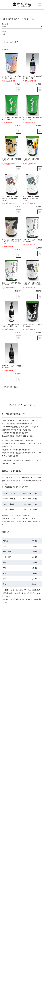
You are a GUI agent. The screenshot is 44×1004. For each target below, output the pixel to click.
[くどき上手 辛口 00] (11, 146)
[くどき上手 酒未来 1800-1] (11, 105)
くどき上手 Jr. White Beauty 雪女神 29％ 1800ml (10, 198)
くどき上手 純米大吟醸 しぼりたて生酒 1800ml (32, 284)
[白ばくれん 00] (32, 227)
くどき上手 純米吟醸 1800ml (31, 160)
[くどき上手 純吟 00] (32, 146)
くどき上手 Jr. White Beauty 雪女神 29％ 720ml (31, 198)
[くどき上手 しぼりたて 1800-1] (32, 270)
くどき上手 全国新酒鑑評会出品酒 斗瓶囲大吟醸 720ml (11, 241)
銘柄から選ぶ (13, 19)
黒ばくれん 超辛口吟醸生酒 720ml (11, 367)
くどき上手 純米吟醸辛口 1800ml (12, 160)
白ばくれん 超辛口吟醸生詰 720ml (11, 284)
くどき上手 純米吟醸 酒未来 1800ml (11, 118)
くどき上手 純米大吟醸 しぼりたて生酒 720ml (11, 325)
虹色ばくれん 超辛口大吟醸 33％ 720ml (32, 77)
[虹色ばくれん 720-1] (32, 63)
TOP (3, 19)
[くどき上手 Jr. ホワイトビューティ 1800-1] (11, 184)
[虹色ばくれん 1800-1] (11, 63)
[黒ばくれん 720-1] (11, 353)
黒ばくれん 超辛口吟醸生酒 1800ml (32, 325)
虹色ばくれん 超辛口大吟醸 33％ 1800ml (11, 77)
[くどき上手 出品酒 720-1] (11, 227)
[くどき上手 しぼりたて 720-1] (11, 311)
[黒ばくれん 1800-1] (32, 311)
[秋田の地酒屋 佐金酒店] (22, 5)
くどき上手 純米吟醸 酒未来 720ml (32, 118)
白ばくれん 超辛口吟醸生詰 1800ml (32, 241)
